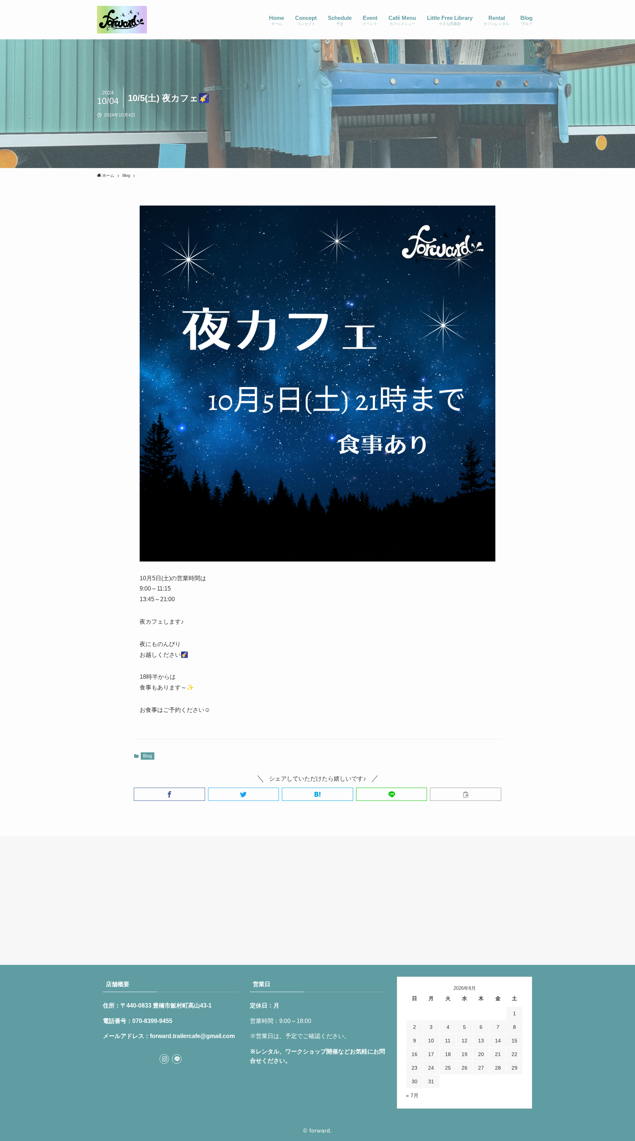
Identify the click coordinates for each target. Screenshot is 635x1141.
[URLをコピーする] (465, 794)
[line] (177, 1059)
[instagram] (164, 1059)
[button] (169, 794)
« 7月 (412, 1095)
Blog (147, 756)
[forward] (122, 19)
